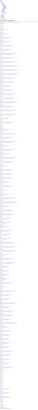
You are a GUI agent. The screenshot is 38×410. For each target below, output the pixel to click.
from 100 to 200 (2, 26)
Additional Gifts (3, 10)
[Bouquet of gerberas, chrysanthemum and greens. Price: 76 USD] (5, 334)
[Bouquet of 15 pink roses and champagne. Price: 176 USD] (5, 266)
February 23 (4, 5)
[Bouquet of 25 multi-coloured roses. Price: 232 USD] (4, 326)
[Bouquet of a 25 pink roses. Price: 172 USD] (4, 165)
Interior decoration (2, 16)
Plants (2, 9)
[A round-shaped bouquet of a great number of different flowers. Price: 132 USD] (7, 45)
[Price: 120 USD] (1, 373)
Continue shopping (1, 407)
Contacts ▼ (2, 11)
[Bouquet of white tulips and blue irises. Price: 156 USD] (5, 278)
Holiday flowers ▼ (3, 4)
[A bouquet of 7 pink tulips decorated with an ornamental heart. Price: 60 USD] (6, 169)
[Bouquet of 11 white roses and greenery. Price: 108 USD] (5, 153)
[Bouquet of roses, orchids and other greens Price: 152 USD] (5, 396)
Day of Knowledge (4, 7)
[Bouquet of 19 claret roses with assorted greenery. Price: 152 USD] (5, 37)
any (1, 403)
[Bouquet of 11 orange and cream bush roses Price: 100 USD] (5, 388)
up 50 (1, 25)
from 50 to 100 (2, 404)
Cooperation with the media (4, 12)
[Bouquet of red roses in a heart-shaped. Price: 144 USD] (5, 270)
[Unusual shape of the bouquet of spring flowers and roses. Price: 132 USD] (6, 282)
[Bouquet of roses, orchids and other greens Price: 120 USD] (5, 392)
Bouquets (3, 3)
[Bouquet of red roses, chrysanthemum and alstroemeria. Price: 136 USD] (6, 330)
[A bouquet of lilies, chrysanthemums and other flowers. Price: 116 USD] (6, 137)
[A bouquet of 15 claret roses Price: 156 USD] (4, 145)
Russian (0, 0)
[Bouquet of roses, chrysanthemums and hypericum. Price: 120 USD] (6, 49)
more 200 (2, 405)
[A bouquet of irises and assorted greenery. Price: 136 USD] (5, 238)
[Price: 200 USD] (1, 376)
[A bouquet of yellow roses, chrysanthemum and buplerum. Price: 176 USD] (6, 258)
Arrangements (2, 15)
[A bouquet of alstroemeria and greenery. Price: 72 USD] (5, 129)
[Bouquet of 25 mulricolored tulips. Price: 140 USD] (4, 274)
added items (1, 1)
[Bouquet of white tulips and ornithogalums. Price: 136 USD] (5, 41)
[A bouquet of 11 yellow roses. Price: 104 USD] (4, 254)
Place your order (4, 407)
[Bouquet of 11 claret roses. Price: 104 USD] (4, 33)
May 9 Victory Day (4, 6)
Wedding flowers (3, 8)
